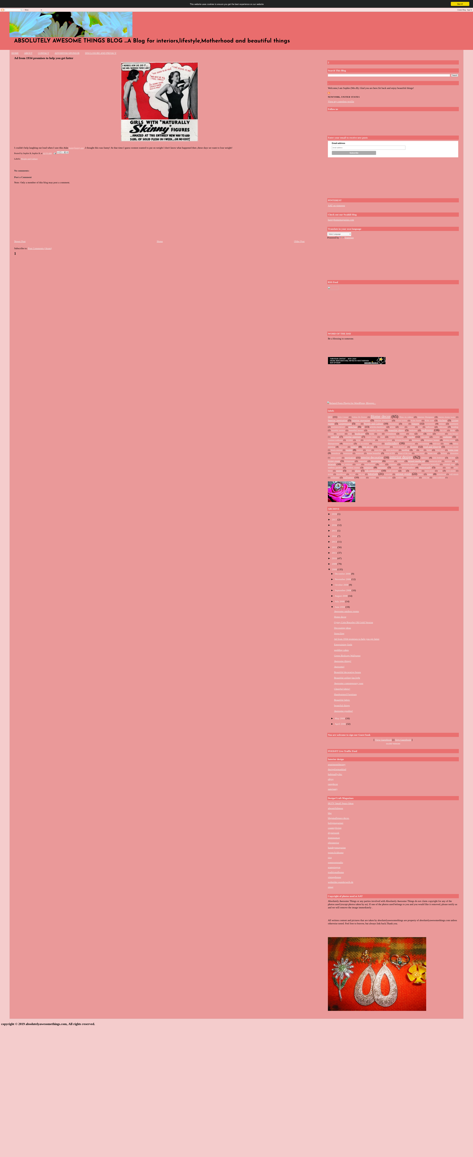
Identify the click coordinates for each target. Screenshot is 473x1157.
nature (358, 464)
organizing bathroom (409, 464)
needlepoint (370, 464)
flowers (414, 446)
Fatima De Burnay (359, 417)
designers (416, 440)
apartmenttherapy (337, 764)
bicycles (443, 430)
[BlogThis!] (60, 152)
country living (371, 437)
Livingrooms (345, 423)
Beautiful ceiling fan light (347, 677)
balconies (411, 427)
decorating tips (369, 440)
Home (160, 241)
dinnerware (348, 443)
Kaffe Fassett (416, 420)
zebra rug (425, 477)
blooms (331, 434)
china (411, 433)
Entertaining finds (343, 644)
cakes (379, 434)
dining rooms (449, 440)
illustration (454, 453)
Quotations (393, 423)
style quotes (451, 471)
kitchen (451, 457)
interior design (401, 457)
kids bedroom (438, 457)
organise (393, 464)
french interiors (336, 450)
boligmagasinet (335, 823)
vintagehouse (334, 877)
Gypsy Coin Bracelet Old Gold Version (353, 622)
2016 (334, 525)
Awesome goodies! (343, 711)
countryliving (334, 828)
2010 (334, 558)
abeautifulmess (335, 808)
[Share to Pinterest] (67, 152)
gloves (368, 450)
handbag (405, 450)
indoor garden (336, 458)
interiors (425, 457)
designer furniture (402, 440)
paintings (368, 467)
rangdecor (333, 784)
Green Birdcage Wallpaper (347, 655)
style (440, 470)
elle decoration (363, 443)
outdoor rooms (353, 467)
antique (442, 423)
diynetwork (333, 832)
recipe (349, 471)
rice (330, 857)
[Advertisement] (393, 177)
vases (430, 474)
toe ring (352, 474)
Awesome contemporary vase (348, 683)
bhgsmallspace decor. (338, 818)
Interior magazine (361, 420)
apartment (453, 423)
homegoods (347, 453)
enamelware (410, 443)
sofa (403, 470)
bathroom (430, 427)
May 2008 (340, 718)
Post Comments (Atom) (40, 248)
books (371, 434)
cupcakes (425, 437)
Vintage (415, 423)
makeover (390, 461)
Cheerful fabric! (342, 688)
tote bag (362, 474)
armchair (352, 426)
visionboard (441, 474)
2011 (334, 552)
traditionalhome (336, 872)
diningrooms (333, 443)
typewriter (388, 474)
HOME (15, 53)
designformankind (337, 769)
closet (420, 433)
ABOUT (28, 53)
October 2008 (342, 584)
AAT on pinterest (336, 205)
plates (448, 467)
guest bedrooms (392, 450)
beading (454, 427)
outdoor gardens (335, 467)
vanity (420, 474)
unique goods (403, 473)
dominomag (334, 837)
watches (362, 477)
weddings (399, 477)
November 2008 (343, 579)
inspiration (350, 457)
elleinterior (333, 842)
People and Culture (29, 159)
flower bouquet (384, 447)
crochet (411, 436)
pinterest (439, 467)
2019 (334, 514)
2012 (334, 547)
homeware (360, 453)
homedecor (335, 453)
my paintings (347, 464)
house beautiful (374, 453)
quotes (339, 470)
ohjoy (331, 779)
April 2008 (340, 724)
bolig (350, 434)
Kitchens (442, 420)
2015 (334, 530)
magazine (362, 461)
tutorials (373, 473)
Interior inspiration (337, 420)
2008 (334, 569)
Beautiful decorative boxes (347, 672)
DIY (330, 417)
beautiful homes (356, 430)
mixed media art (416, 461)
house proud (419, 453)
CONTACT (43, 53)
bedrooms (427, 430)
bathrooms (442, 427)
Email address (338, 143)
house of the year (405, 453)
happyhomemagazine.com (341, 219)
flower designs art (400, 447)
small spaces (392, 470)
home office (440, 450)
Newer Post (20, 241)
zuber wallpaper (438, 477)
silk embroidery (373, 470)
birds (452, 430)
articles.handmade (378, 427)
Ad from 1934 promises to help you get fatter (43, 58)
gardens (360, 450)
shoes (358, 470)
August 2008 (341, 596)
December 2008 (343, 573)
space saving (430, 471)
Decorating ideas (342, 628)
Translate (349, 237)
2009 (334, 563)
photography (425, 467)
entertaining (423, 443)
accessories (430, 423)
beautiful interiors (376, 430)
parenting (382, 467)
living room (334, 461)
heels (421, 450)
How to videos (406, 417)
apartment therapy (338, 427)
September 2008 (343, 590)
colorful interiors (352, 436)
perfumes (395, 467)
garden (349, 449)
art (363, 426)
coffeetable (440, 434)
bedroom (413, 430)
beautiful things (396, 430)
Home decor (380, 416)
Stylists (405, 424)
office (382, 464)
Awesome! (339, 666)
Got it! (460, 3)
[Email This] (58, 152)
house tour (432, 453)
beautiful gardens (338, 430)
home (429, 450)
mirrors (400, 461)
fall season (343, 447)
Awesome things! (342, 661)
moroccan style (435, 461)
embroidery (392, 443)
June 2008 (340, 607)
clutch (429, 433)
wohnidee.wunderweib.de (340, 882)
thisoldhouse (341, 474)
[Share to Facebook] (65, 152)
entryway (436, 443)
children (403, 434)
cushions (447, 436)
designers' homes (431, 440)
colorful (335, 436)
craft (382, 437)
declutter (349, 440)
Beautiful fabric (342, 700)
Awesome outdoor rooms (346, 611)
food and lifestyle (432, 446)
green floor (378, 450)
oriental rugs (449, 464)
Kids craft (429, 420)
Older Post (299, 241)
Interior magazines (382, 420)
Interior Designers (426, 417)
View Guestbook (383, 739)
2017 (334, 519)
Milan (358, 424)
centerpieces (390, 433)
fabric (446, 443)
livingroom (349, 461)
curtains (436, 437)
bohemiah (340, 434)
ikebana (444, 453)
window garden (413, 477)
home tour (453, 449)
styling (330, 474)
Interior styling (401, 420)
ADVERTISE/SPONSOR (67, 53)
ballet (420, 427)
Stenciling (339, 633)
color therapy (453, 434)
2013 (334, 541)
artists (392, 427)
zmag (330, 887)
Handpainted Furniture (345, 694)
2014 (334, 536)
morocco (448, 461)
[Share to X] (62, 152)
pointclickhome (336, 852)
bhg (330, 813)
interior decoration (372, 457)
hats (414, 450)
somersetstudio (335, 862)
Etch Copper (343, 417)
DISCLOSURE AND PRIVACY (100, 53)
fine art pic (367, 446)
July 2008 (340, 601)
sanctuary (333, 789)
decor (358, 440)
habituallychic (335, 774)
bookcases (360, 433)
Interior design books (446, 417)
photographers (408, 467)
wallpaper (335, 477)
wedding (372, 477)
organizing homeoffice (430, 464)
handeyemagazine (337, 847)
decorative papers (385, 440)
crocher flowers (396, 437)
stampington (334, 867)
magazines (376, 461)
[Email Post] (54, 153)
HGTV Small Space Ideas (341, 803)
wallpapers (348, 477)
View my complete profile (341, 101)
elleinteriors (376, 443)
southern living (415, 471)
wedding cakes (385, 477)
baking (401, 427)
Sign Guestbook (403, 739)
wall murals (453, 474)
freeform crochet (451, 447)
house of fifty (390, 453)
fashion (354, 446)
